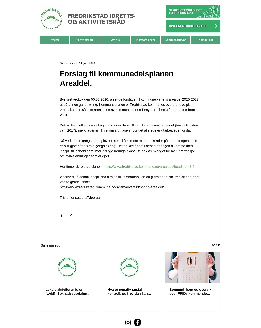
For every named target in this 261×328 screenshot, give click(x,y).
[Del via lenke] (71, 215)
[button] (115, 40)
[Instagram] (128, 322)
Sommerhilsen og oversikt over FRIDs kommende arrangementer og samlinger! (190, 292)
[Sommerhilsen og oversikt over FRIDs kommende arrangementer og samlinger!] (192, 267)
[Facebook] (137, 322)
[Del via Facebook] (61, 215)
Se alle (216, 244)
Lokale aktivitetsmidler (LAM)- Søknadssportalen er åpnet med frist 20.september (68, 292)
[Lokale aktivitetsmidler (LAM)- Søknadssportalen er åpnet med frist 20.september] (68, 267)
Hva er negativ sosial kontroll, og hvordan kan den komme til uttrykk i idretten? (128, 292)
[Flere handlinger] (199, 63)
